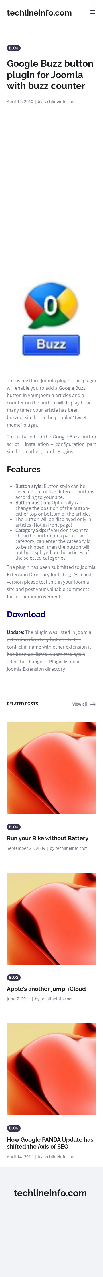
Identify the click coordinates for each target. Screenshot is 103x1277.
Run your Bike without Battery (47, 838)
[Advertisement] (51, 208)
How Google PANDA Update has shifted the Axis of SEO (50, 1143)
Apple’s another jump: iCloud (46, 988)
